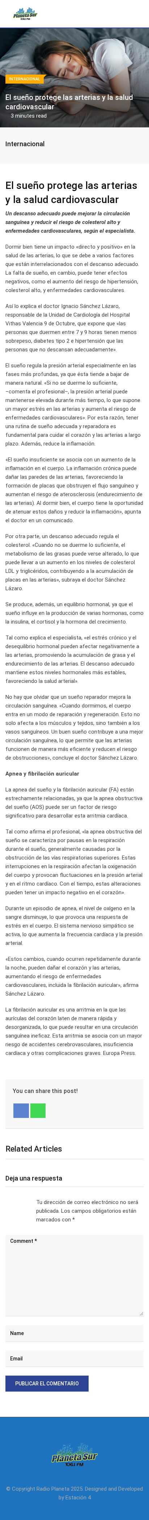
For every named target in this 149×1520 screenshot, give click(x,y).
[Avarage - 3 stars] (17, 1202)
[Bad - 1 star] (6, 1202)
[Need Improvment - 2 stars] (11, 1202)
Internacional (24, 144)
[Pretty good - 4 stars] (23, 1202)
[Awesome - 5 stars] (29, 1202)
